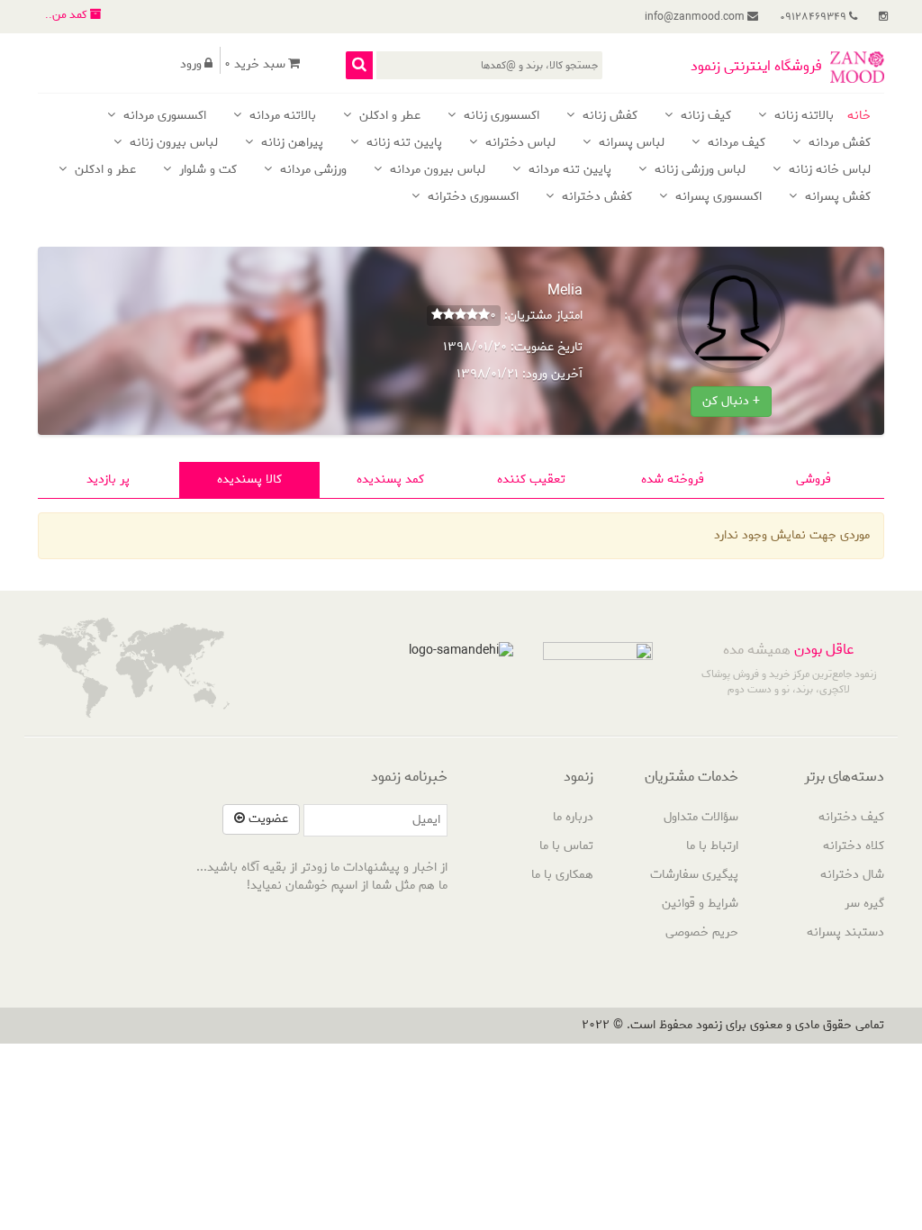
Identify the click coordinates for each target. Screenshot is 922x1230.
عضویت (266, 819)
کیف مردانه (734, 143)
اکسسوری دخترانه (471, 197)
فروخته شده (672, 479)
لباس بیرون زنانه (172, 143)
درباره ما (573, 817)
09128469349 (814, 16)
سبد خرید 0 (254, 65)
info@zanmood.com (696, 16)
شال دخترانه (852, 874)
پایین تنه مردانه (568, 170)
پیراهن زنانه (290, 143)
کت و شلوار (206, 170)
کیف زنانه (704, 116)
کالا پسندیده (249, 479)
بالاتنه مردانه (281, 116)
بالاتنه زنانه (802, 116)
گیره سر (864, 903)
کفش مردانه (838, 143)
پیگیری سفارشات (694, 874)
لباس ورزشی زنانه (698, 170)
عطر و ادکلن (388, 116)
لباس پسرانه (629, 143)
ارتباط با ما (712, 846)
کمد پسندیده (390, 479)
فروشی (813, 479)
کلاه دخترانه (853, 846)
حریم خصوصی (701, 932)
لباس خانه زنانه (828, 170)
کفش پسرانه (836, 197)
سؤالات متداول (701, 817)
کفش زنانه (608, 116)
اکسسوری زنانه (499, 116)
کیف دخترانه (851, 817)
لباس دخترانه (519, 143)
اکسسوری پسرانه (717, 197)
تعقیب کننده (531, 479)
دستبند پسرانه (845, 932)
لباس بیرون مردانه (435, 170)
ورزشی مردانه (311, 170)
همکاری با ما (562, 874)
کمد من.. (67, 14)
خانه (859, 116)
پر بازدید (108, 479)
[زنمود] (857, 67)
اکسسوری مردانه (163, 116)
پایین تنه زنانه (402, 143)
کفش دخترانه (595, 197)
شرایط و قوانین (700, 903)
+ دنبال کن (731, 401)
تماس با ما (566, 846)
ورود (191, 65)
